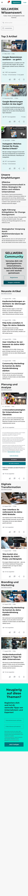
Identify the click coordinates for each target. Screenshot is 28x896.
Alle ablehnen (14, 459)
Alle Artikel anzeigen (6, 293)
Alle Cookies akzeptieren (14, 463)
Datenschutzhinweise (12, 451)
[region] (14, 448)
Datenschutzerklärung (9, 737)
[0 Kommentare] (14, 121)
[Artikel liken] (10, 79)
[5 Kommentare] (14, 168)
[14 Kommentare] (14, 79)
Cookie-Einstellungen (14, 455)
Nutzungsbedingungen (14, 740)
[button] (3, 23)
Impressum (18, 451)
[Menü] (2, 2)
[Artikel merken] (24, 79)
